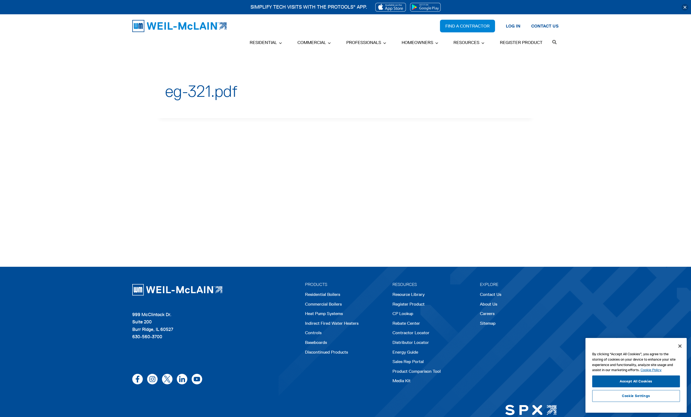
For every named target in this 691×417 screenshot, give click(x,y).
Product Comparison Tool (416, 371)
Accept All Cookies (636, 381)
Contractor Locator (410, 332)
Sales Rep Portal (408, 361)
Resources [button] (466, 42)
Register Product (521, 42)
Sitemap (488, 323)
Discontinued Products (326, 352)
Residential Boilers (322, 294)
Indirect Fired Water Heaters (331, 323)
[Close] (685, 7)
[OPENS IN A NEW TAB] (390, 7)
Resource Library (408, 294)
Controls (313, 332)
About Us (488, 304)
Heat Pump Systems (324, 313)
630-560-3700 (147, 336)
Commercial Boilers (323, 304)
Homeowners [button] (417, 42)
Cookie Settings (636, 396)
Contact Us (490, 294)
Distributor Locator (410, 342)
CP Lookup (402, 313)
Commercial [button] (311, 42)
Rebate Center (406, 323)
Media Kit (401, 380)
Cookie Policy (651, 370)
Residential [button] (263, 42)
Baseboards (316, 342)
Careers (487, 314)
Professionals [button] (363, 42)
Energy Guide (405, 352)
